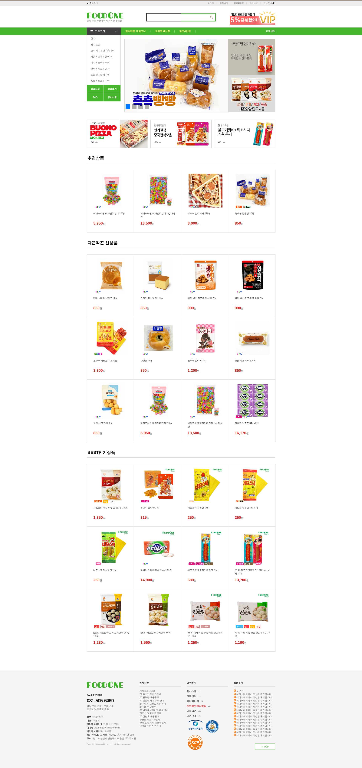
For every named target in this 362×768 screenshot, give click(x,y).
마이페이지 (239, 3)
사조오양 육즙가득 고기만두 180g (110, 507)
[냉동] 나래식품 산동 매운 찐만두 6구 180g (205, 632)
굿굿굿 (239, 691)
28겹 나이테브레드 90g (105, 298)
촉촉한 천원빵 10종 (244, 213)
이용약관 (191, 710)
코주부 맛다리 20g (197, 360)
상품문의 (95, 89)
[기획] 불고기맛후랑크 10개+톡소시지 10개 (252, 570)
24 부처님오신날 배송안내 (153, 703)
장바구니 (268, 3)
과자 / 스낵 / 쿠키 (100, 62)
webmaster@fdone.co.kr (107, 727)
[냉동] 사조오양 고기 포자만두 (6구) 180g (111, 632)
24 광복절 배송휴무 (149, 697)
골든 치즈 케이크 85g (245, 360)
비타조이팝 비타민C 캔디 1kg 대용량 (157, 213)
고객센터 (253, 3)
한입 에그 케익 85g (103, 423)
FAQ (95, 97)
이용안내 (191, 715)
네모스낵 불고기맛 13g (246, 507)
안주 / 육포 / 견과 (100, 68)
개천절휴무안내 (147, 691)
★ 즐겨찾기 (92, 3)
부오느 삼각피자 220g (199, 213)
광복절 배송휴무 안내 (150, 726)
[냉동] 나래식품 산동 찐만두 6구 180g (252, 632)
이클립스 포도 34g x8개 (247, 423)
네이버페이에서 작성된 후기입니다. (254, 694)
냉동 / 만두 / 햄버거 (101, 56)
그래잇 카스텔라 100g (151, 298)
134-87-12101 (111, 724)
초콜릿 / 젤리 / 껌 (100, 74)
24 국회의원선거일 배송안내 (154, 710)
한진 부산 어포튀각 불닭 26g (249, 298)
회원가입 (224, 3)
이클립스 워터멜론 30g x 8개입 (156, 570)
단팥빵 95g (146, 360)
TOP (266, 746)
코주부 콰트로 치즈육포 (105, 360)
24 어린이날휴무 (148, 707)
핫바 (92, 38)
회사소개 (191, 691)
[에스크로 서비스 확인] (195, 742)
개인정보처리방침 (196, 706)
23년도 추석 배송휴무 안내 (153, 722)
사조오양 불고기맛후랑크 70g (203, 570)
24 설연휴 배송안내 (149, 716)
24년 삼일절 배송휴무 (150, 713)
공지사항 (112, 97)
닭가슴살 (95, 44)
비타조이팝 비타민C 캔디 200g (109, 213)
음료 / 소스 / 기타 (100, 80)
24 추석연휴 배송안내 (150, 694)
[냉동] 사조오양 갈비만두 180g (155, 632)
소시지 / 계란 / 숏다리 (102, 50)
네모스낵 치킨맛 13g (198, 507)
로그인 (211, 3)
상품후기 (112, 89)
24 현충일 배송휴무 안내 (152, 700)
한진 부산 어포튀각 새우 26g (202, 298)
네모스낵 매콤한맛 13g (105, 570)
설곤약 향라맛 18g (149, 507)
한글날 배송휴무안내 (150, 719)
